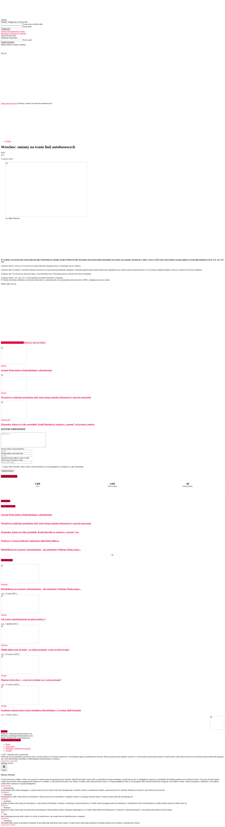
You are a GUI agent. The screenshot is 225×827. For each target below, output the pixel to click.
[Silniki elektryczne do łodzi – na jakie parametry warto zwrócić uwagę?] (20, 643)
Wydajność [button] (5, 792)
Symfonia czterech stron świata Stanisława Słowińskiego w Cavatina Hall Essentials (41, 710)
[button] (219, 96)
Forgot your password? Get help (13, 31)
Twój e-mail (27, 40)
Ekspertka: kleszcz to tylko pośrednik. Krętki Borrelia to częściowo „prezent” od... (40, 532)
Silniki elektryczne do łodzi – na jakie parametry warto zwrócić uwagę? (35, 649)
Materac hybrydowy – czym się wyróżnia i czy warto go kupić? (31, 680)
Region (15, 103)
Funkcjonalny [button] (6, 786)
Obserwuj (112, 482)
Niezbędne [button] (5, 818)
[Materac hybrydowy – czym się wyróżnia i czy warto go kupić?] (20, 673)
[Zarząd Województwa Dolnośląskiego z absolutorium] (13, 364)
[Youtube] (186, 47)
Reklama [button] (4, 805)
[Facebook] (180, 47)
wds (2, 155)
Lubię (37, 482)
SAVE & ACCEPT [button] (8, 825)
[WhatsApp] (48, 331)
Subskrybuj (187, 482)
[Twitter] (183, 47)
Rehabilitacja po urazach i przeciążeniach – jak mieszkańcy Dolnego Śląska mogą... (41, 549)
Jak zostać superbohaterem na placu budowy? (23, 619)
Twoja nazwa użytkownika (33, 24)
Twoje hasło (27, 27)
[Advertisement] (112, 122)
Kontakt (9, 751)
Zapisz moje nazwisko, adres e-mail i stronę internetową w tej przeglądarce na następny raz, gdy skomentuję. (43, 467)
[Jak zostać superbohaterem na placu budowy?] (20, 613)
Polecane (4, 584)
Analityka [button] (4, 799)
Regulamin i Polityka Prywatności (13, 33)
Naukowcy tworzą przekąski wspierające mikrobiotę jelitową (30, 541)
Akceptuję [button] (13, 761)
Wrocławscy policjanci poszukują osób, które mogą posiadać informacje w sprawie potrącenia (46, 397)
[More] (57, 331)
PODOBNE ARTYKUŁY (12, 342)
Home (8, 744)
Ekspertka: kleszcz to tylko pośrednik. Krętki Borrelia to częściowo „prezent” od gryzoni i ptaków (48, 424)
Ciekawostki (5, 420)
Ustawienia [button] (5, 761)
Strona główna (6, 103)
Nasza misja (10, 746)
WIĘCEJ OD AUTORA (34, 342)
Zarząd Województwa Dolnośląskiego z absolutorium (26, 370)
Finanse (4, 615)
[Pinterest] (40, 331)
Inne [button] (2, 812)
